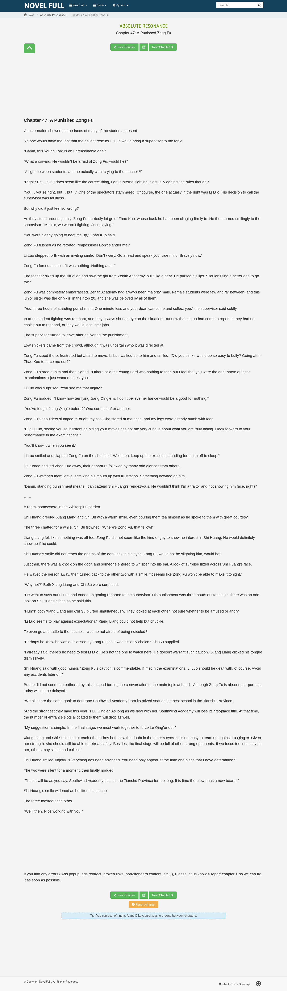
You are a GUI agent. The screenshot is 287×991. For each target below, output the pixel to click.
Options (121, 5)
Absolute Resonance (144, 26)
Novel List (78, 5)
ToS (233, 984)
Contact (224, 984)
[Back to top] (258, 984)
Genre (100, 5)
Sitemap (244, 984)
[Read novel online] (44, 6)
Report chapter (145, 904)
